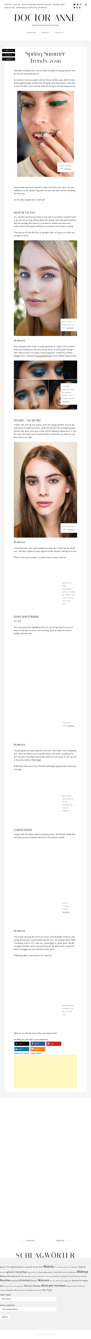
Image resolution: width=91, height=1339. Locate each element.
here (39, 760)
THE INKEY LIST (31, 1290)
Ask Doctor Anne (36, 1267)
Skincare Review (32, 1286)
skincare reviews (53, 1285)
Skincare (31, 32)
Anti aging (25, 1267)
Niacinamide (25, 1276)
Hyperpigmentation (46, 1272)
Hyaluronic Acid (33, 1272)
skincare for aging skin (63, 1281)
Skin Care (52, 1281)
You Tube (47, 1290)
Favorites (3, 1272)
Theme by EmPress (46, 1334)
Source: (68, 169)
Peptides (64, 1276)
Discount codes (59, 4)
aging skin (3, 1267)
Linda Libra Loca (59, 1272)
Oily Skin (34, 1276)
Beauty (49, 1266)
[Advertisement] (45, 1071)
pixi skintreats (82, 1276)
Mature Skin (5, 1276)
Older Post (31, 1241)
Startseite (8, 4)
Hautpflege (21, 1272)
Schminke (14, 1281)
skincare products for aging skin (13, 1286)
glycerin (11, 1272)
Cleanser (82, 1267)
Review (5, 1280)
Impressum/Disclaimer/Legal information (31, 8)
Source (70, 328)
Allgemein (8, 55)
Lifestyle (59, 32)
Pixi (75, 1276)
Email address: (7, 1305)
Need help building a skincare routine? (36, 4)
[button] (21, 1044)
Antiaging (18, 1267)
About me (17, 4)
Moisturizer (16, 1276)
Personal (71, 1276)
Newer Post (60, 1241)
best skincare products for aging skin (66, 1267)
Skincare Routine (72, 1286)
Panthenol (57, 1276)
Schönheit (24, 1280)
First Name (5, 1295)
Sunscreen (21, 1290)
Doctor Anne (45, 17)
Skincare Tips (11, 1290)
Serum (34, 1280)
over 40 (40, 1276)
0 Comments (8, 59)
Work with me (9, 8)
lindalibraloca (72, 1272)
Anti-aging (10, 1267)
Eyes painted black (43, 356)
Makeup (45, 32)
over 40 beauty (48, 1276)
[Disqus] (45, 1140)
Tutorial (39, 1290)
